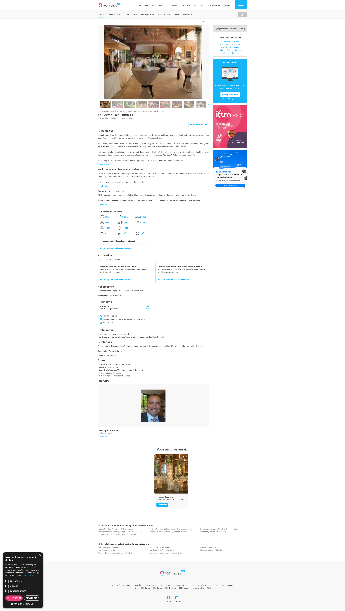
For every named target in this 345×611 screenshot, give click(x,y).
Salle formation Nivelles (230, 47)
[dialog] (23, 580)
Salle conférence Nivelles (230, 50)
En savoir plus (27, 575)
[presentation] (103, 62)
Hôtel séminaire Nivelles (230, 44)
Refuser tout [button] (32, 598)
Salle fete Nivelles (230, 53)
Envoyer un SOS (230, 94)
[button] (22, 604)
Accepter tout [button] (14, 598)
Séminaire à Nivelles (230, 41)
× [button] (40, 555)
